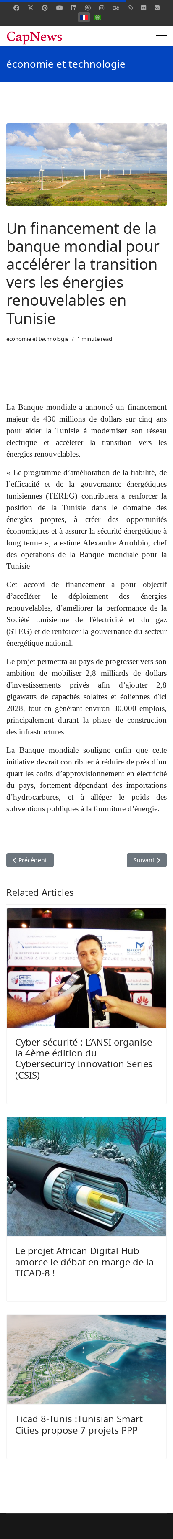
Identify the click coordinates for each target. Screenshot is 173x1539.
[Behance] (116, 8)
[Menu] (161, 38)
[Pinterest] (45, 8)
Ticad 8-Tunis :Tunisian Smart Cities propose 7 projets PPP (79, 1424)
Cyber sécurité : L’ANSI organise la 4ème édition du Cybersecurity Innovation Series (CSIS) (84, 1058)
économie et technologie (37, 339)
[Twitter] (31, 8)
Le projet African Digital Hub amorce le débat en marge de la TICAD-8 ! (84, 1261)
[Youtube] (59, 8)
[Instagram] (101, 8)
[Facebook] (16, 8)
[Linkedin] (73, 8)
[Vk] (157, 8)
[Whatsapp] (130, 8)
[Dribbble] (88, 8)
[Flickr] (143, 8)
